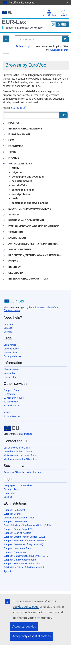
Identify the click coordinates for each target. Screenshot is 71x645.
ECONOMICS (15, 146)
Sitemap (8, 331)
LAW (11, 140)
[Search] (65, 39)
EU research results (14, 397)
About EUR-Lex (11, 369)
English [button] (63, 15)
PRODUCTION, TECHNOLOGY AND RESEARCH (35, 255)
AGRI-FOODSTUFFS (19, 249)
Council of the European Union (19, 517)
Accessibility (10, 352)
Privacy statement (13, 356)
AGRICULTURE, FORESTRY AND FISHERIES (33, 243)
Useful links (10, 377)
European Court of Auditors (17, 533)
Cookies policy (11, 348)
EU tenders (9, 394)
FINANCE (13, 157)
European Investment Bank (17, 548)
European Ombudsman (15, 552)
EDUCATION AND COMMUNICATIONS (29, 208)
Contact (8, 328)
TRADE (12, 151)
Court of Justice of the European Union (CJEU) (27, 525)
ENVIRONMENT (17, 237)
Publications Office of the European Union (25, 567)
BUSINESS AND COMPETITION (26, 220)
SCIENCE (13, 214)
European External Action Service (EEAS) (24, 536)
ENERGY (13, 261)
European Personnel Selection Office (22, 563)
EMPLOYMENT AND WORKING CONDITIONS (33, 226)
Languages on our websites (18, 485)
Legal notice (10, 344)
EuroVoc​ (17, 107)
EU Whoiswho (11, 401)
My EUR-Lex (49, 15)
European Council (12, 513)
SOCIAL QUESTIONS (20, 163)
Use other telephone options (18, 451)
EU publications (11, 405)
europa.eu (27, 433)
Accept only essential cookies (31, 636)
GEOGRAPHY (16, 272)
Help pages (9, 324)
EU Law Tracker (12, 416)
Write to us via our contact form (20, 455)
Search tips (24, 46)
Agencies (8, 571)
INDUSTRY (14, 267)
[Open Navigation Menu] (6, 39)
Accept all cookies (24, 626)
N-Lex (7, 412)
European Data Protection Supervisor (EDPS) (26, 555)
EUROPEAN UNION (19, 134)
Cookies (8, 496)
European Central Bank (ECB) (18, 529)
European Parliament (14, 510)
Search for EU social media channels (22, 472)
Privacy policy (11, 489)
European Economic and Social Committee (25, 540)
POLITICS (14, 122)
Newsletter (9, 373)
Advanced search (59, 49)
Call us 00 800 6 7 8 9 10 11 (17, 447)
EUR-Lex (14, 22)
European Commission (15, 521)
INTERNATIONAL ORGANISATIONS (28, 278)
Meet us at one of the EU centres (20, 459)
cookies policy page (26, 606)
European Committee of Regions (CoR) (23, 544)
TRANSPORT (15, 232)
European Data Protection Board (20, 559)
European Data (11, 390)
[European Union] (11, 428)
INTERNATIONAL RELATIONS (25, 128)
